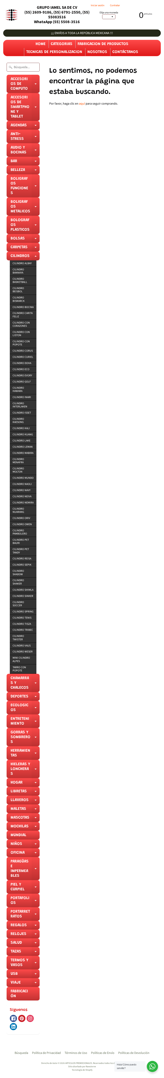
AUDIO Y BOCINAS (25, 151)
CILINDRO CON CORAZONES (21, 324)
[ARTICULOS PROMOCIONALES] (11, 15)
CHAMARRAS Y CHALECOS (25, 684)
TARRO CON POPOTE (19, 668)
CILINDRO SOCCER (18, 603)
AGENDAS (25, 126)
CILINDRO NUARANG (18, 510)
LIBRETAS (25, 792)
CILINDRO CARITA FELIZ (23, 314)
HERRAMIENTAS (25, 754)
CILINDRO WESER (23, 651)
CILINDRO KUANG (23, 434)
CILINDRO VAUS (22, 645)
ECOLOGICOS (25, 708)
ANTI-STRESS (25, 137)
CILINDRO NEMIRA (23, 502)
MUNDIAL (18, 835)
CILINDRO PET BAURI (21, 541)
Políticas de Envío (102, 1053)
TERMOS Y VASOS (25, 963)
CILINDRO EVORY (22, 375)
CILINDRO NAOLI (22, 484)
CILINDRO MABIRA (23, 453)
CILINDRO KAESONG (18, 420)
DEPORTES (25, 697)
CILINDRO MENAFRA (18, 460)
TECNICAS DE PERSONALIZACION (54, 52)
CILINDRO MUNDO (23, 478)
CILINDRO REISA (22, 558)
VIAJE (25, 984)
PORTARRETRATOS (25, 915)
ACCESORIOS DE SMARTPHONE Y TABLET (25, 108)
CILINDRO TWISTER (18, 637)
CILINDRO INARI (22, 397)
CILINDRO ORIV (21, 518)
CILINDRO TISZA (22, 624)
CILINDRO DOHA (22, 363)
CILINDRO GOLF (22, 382)
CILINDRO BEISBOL (18, 289)
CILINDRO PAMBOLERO (20, 532)
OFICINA (25, 854)
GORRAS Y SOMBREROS (25, 738)
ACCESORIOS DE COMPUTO (25, 85)
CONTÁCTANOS (125, 52)
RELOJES (25, 935)
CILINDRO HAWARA (18, 389)
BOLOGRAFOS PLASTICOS (25, 226)
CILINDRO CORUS (23, 351)
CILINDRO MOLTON (18, 470)
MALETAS (25, 810)
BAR (25, 162)
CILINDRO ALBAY (22, 263)
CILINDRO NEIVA (22, 496)
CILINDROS (25, 257)
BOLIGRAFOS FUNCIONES (25, 187)
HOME (41, 44)
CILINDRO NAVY (21, 490)
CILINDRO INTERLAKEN (20, 404)
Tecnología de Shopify (82, 1069)
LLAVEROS (25, 801)
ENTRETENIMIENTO (25, 722)
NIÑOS (25, 845)
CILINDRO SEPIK (22, 565)
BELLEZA (25, 171)
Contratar (115, 5)
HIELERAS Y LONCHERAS (25, 770)
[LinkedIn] (13, 1026)
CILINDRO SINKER (23, 596)
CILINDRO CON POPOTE (21, 342)
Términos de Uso (76, 1053)
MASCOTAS (25, 819)
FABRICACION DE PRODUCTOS (103, 44)
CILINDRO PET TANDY (21, 550)
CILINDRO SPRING (23, 611)
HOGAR (25, 784)
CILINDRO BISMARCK (19, 299)
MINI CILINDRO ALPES (21, 659)
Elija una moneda (109, 12)
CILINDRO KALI (21, 428)
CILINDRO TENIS (22, 618)
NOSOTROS (97, 52)
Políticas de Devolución (133, 1053)
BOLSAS (25, 239)
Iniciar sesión (97, 5)
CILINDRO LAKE (21, 440)
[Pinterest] (21, 1018)
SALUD (25, 944)
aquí (82, 103)
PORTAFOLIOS (25, 901)
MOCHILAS (25, 827)
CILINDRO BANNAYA (18, 271)
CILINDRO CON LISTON (21, 333)
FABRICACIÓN (19, 993)
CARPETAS (25, 248)
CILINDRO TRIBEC (23, 630)
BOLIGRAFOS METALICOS (25, 208)
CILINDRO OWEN (22, 524)
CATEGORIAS (61, 44)
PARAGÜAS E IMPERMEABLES (25, 869)
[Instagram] (30, 1018)
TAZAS (25, 953)
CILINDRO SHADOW (18, 572)
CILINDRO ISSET (22, 413)
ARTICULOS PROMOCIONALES (78, 1063)
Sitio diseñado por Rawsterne (82, 1066)
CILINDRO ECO (21, 369)
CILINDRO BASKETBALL (20, 280)
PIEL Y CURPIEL (25, 888)
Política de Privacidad (46, 1053)
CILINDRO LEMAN (23, 447)
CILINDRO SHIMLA (23, 590)
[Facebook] (13, 1018)
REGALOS (25, 926)
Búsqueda (21, 1053)
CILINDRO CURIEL (23, 357)
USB (25, 975)
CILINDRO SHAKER (18, 581)
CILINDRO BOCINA (23, 307)
